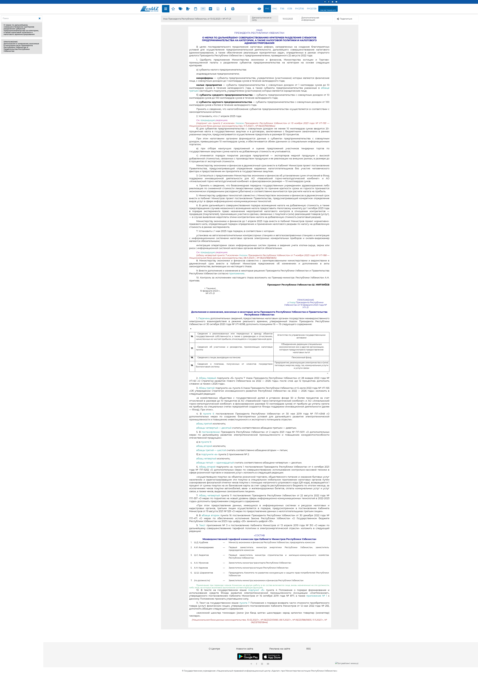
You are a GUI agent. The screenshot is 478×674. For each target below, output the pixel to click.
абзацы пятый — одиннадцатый (215, 462)
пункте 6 (208, 413)
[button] (21, 29)
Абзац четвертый (209, 495)
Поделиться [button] (346, 19)
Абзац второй (207, 466)
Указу (292, 302)
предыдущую (207, 120)
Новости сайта (244, 648)
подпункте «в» (209, 454)
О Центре (214, 648)
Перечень (204, 318)
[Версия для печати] (233, 8)
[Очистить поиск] (39, 19)
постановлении (211, 432)
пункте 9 (206, 442)
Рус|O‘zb (311, 8)
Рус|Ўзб (299, 8)
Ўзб (282, 8)
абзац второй (204, 446)
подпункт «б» (256, 590)
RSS (308, 648)
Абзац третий (207, 388)
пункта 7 (244, 603)
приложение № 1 (316, 595)
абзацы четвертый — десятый (213, 428)
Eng (274, 8)
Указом (240, 123)
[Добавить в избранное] (173, 8)
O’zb (289, 8)
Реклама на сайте (279, 648)
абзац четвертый (206, 458)
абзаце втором (210, 515)
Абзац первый (208, 378)
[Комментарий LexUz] (188, 8)
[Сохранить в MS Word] (210, 8)
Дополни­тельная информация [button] (310, 19)
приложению (236, 273)
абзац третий (204, 423)
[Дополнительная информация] (225, 8)
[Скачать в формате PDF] (218, 8)
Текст (202, 525)
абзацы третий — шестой (211, 450)
